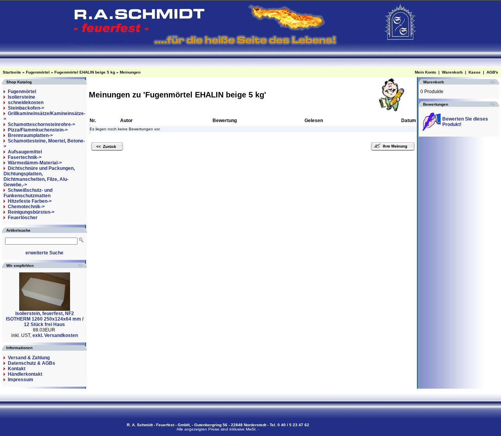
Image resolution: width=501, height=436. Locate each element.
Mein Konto (425, 72)
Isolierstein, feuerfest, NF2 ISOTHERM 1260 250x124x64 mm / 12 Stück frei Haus (44, 319)
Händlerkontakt (25, 374)
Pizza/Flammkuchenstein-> (38, 130)
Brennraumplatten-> (30, 135)
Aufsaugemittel (25, 152)
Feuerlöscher (23, 217)
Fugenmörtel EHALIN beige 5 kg (84, 72)
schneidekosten (25, 102)
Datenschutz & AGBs (31, 363)
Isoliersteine (21, 97)
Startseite (12, 72)
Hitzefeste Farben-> (30, 201)
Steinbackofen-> (26, 108)
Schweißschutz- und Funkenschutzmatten (28, 192)
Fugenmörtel (38, 72)
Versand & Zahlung (29, 357)
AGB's (492, 72)
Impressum (20, 379)
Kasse (475, 72)
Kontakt (16, 368)
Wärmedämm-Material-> (35, 163)
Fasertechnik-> (24, 157)
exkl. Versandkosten (55, 335)
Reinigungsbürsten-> (31, 212)
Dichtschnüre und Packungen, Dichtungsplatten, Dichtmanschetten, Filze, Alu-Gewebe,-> (39, 176)
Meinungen (130, 72)
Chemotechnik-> (26, 206)
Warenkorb (452, 72)
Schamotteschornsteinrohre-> (41, 124)
